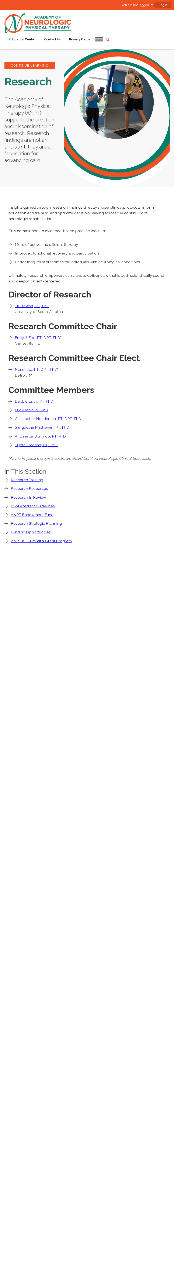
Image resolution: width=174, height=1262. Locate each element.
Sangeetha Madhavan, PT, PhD (42, 427)
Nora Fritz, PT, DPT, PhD (36, 369)
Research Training (27, 480)
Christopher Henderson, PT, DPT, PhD (48, 418)
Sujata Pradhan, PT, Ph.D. (36, 445)
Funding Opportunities (31, 532)
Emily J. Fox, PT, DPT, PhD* (38, 337)
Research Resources (29, 488)
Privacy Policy (79, 39)
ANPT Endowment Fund (32, 514)
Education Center (22, 39)
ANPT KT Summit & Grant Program (41, 541)
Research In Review (28, 497)
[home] (37, 23)
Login (163, 5)
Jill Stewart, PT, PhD (32, 306)
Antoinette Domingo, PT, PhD (40, 436)
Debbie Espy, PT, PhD (34, 401)
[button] (99, 39)
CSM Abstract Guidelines (33, 506)
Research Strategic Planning (36, 523)
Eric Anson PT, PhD (31, 410)
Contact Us (52, 39)
